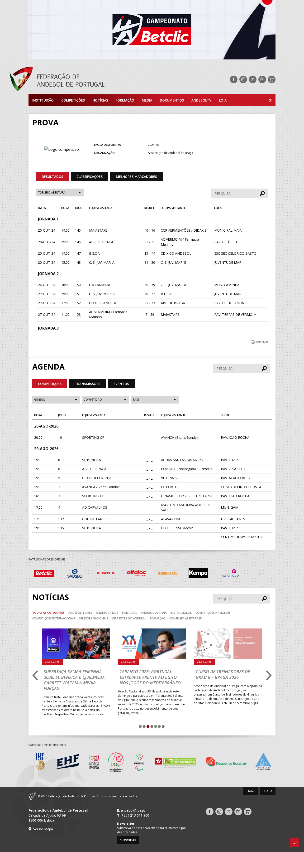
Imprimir (262, 342)
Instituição (43, 100)
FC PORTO (169, 487)
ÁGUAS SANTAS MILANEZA (182, 460)
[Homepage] (76, 79)
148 (78, 262)
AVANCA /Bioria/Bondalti (180, 437)
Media (147, 100)
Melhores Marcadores (136, 176)
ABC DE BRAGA (94, 469)
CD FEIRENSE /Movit (177, 528)
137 (61, 519)
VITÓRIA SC (170, 478)
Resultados (52, 176)
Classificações (89, 176)
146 (78, 242)
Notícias (100, 100)
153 (78, 314)
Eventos (121, 383)
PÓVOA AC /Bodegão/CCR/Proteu (187, 469)
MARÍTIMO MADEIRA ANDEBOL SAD (186, 507)
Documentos (172, 100)
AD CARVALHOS (94, 507)
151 (78, 294)
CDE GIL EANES (94, 519)
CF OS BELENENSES (98, 478)
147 (78, 253)
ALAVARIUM (170, 519)
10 (60, 437)
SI (270, 100)
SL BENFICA (91, 460)
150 (78, 284)
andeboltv (201, 100)
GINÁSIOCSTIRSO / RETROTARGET (188, 496)
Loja (223, 100)
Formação (125, 100)
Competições (73, 100)
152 (78, 303)
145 (78, 230)
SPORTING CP (93, 437)
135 (61, 528)
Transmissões (87, 383)
